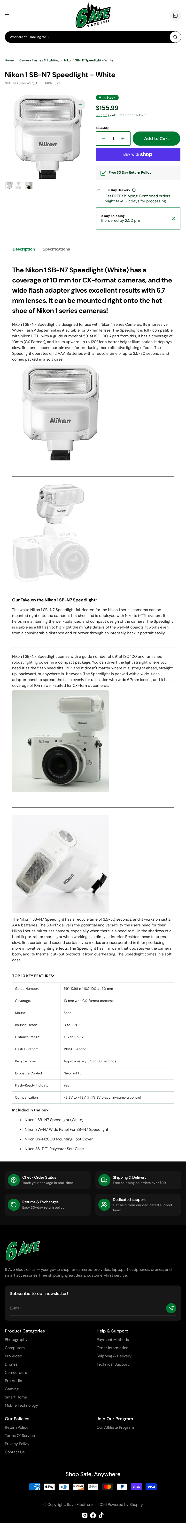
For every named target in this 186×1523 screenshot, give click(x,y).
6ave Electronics (81, 1504)
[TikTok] (101, 1515)
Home (9, 60)
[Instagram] (85, 1515)
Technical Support (113, 1364)
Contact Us (15, 1452)
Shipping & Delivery (114, 1356)
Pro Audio (13, 1380)
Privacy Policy (17, 1443)
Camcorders (16, 1372)
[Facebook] (93, 1515)
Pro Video (13, 1356)
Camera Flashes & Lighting (39, 60)
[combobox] (93, 37)
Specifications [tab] (56, 249)
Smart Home (16, 1397)
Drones (11, 1364)
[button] (6, 15)
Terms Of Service (20, 1435)
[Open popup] (134, 190)
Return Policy (16, 1427)
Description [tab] (24, 249)
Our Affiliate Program (115, 1427)
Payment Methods (113, 1339)
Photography (16, 1339)
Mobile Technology (21, 1405)
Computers (15, 1347)
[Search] (175, 37)
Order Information (112, 1347)
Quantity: (102, 128)
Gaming (12, 1388)
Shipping (102, 115)
